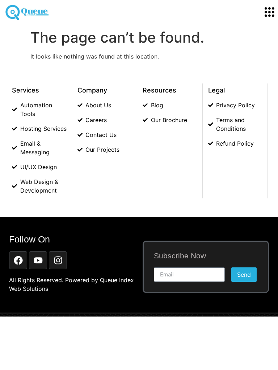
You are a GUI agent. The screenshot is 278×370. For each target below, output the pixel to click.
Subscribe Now (180, 256)
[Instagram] (58, 260)
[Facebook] (18, 260)
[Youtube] (38, 260)
